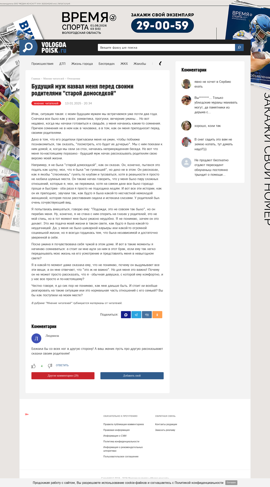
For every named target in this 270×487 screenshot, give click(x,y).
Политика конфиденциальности (121, 441)
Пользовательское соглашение (121, 456)
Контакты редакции (166, 424)
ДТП (62, 64)
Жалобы (140, 64)
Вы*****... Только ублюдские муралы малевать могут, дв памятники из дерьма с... (215, 105)
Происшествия (42, 64)
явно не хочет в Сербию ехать (212, 84)
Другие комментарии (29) (63, 375)
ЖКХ (124, 64)
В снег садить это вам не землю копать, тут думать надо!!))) (213, 144)
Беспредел (107, 64)
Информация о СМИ (115, 435)
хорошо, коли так (207, 126)
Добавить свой (132, 375)
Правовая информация (116, 430)
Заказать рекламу (165, 430)
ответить (62, 365)
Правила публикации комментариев (123, 424)
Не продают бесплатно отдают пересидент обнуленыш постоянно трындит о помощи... (211, 167)
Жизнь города (82, 64)
